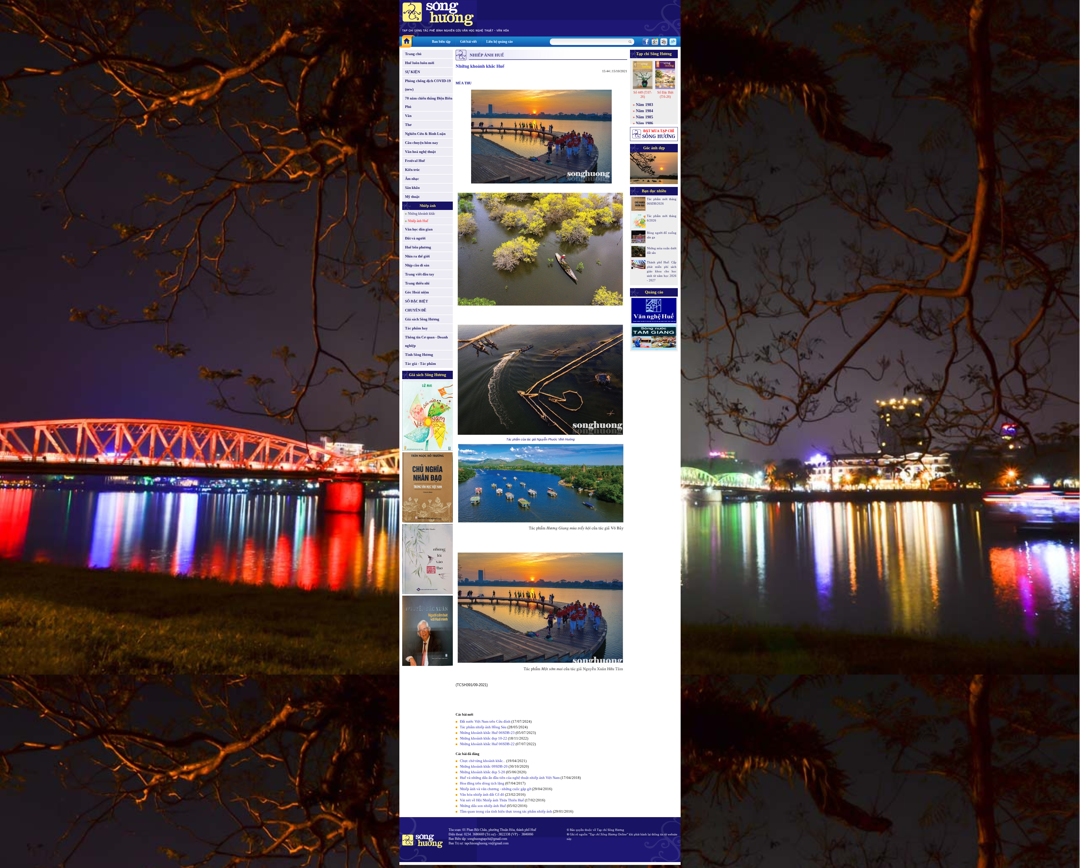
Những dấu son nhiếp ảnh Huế (483, 806)
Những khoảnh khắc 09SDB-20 (484, 766)
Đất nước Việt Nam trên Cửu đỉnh (485, 721)
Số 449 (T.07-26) (642, 95)
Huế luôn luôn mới (419, 63)
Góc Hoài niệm (417, 292)
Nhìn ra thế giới (417, 256)
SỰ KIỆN (412, 72)
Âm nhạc (412, 179)
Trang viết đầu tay (419, 274)
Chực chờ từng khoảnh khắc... (482, 761)
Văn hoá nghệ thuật (420, 152)
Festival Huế (415, 161)
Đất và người (415, 238)
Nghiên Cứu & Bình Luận (425, 134)
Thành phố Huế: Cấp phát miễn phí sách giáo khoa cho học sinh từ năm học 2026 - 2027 (661, 271)
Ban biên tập (441, 42)
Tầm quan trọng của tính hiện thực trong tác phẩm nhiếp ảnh (506, 811)
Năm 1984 (644, 111)
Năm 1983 (644, 105)
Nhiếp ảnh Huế (418, 221)
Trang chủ (413, 54)
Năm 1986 (644, 123)
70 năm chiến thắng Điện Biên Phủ (428, 102)
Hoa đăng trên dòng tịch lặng (482, 783)
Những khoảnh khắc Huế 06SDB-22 (487, 744)
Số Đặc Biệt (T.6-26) (665, 95)
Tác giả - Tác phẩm (420, 363)
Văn (408, 116)
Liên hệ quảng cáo (499, 42)
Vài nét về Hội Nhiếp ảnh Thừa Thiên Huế (492, 800)
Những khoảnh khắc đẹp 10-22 (483, 738)
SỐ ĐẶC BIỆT (416, 301)
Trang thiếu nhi (417, 283)
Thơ (408, 125)
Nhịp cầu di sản (417, 265)
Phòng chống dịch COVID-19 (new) (428, 85)
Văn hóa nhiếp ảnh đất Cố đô (482, 794)
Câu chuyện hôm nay (421, 143)
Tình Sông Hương (419, 354)
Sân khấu (412, 188)
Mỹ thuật (412, 197)
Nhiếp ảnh (428, 206)
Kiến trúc (412, 170)
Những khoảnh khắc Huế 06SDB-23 (487, 733)
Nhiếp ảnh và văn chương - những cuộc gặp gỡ (495, 789)
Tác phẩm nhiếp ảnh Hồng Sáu (483, 727)
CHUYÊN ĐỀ (415, 310)
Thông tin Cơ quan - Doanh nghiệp (426, 341)
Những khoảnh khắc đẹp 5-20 (482, 772)
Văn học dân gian (419, 229)
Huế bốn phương (418, 247)
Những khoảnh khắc (421, 214)
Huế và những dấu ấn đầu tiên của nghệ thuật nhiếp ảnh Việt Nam (510, 778)
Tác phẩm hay (416, 328)
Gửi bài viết (468, 42)
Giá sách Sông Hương (422, 319)
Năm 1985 (644, 117)
